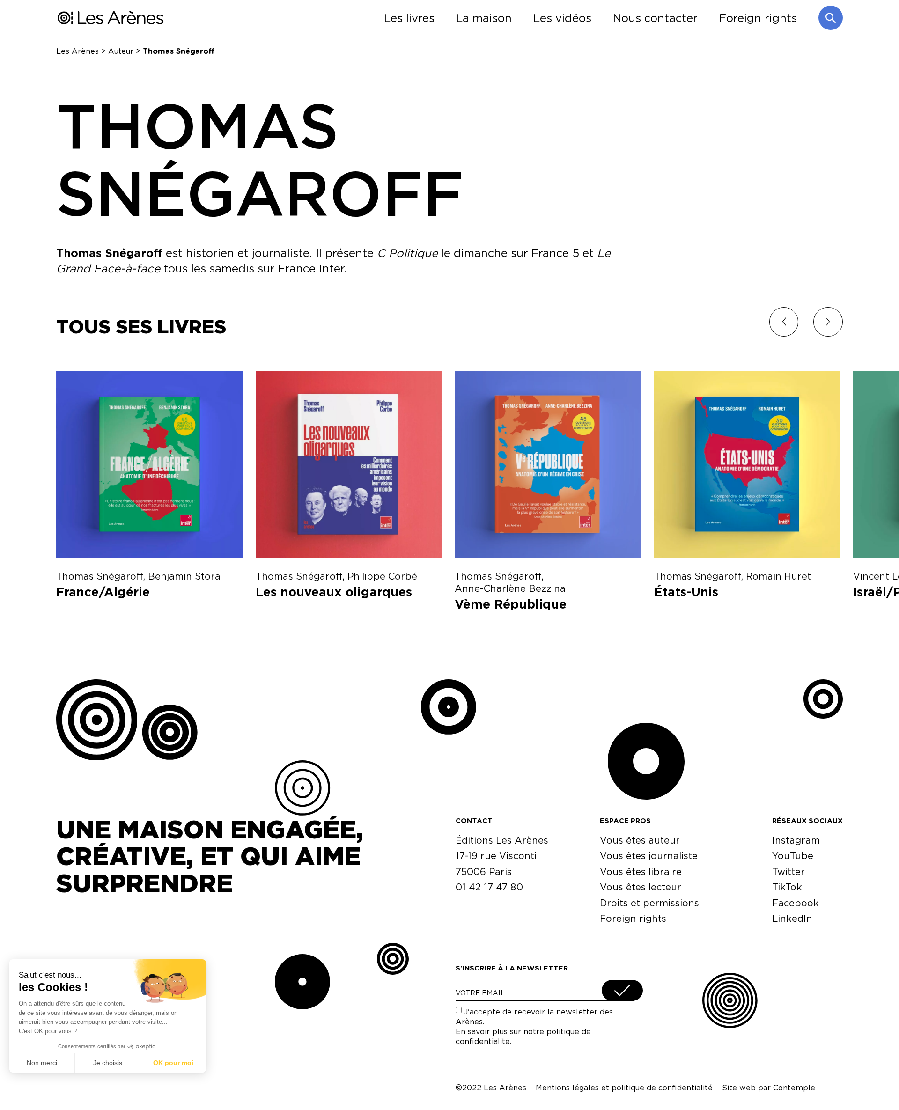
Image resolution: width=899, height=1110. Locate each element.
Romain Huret (778, 576)
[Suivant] (828, 322)
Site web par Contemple (768, 1087)
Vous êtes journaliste (649, 855)
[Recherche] (830, 18)
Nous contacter (655, 17)
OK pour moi (173, 1062)
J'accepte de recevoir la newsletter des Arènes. (534, 1026)
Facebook (795, 903)
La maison (484, 17)
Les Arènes (77, 51)
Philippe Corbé (382, 576)
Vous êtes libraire (641, 871)
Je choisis (107, 1062)
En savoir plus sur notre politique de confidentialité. (523, 1036)
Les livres (409, 17)
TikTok (787, 887)
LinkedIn (792, 918)
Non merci (42, 1062)
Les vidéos (562, 17)
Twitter (788, 871)
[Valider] (622, 990)
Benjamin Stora (184, 576)
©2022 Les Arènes (491, 1087)
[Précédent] (784, 322)
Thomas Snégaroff (99, 576)
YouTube (792, 855)
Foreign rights (758, 17)
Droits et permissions (649, 903)
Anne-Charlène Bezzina (510, 588)
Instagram (796, 840)
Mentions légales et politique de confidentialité (624, 1087)
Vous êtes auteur (640, 840)
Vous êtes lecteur (640, 887)
